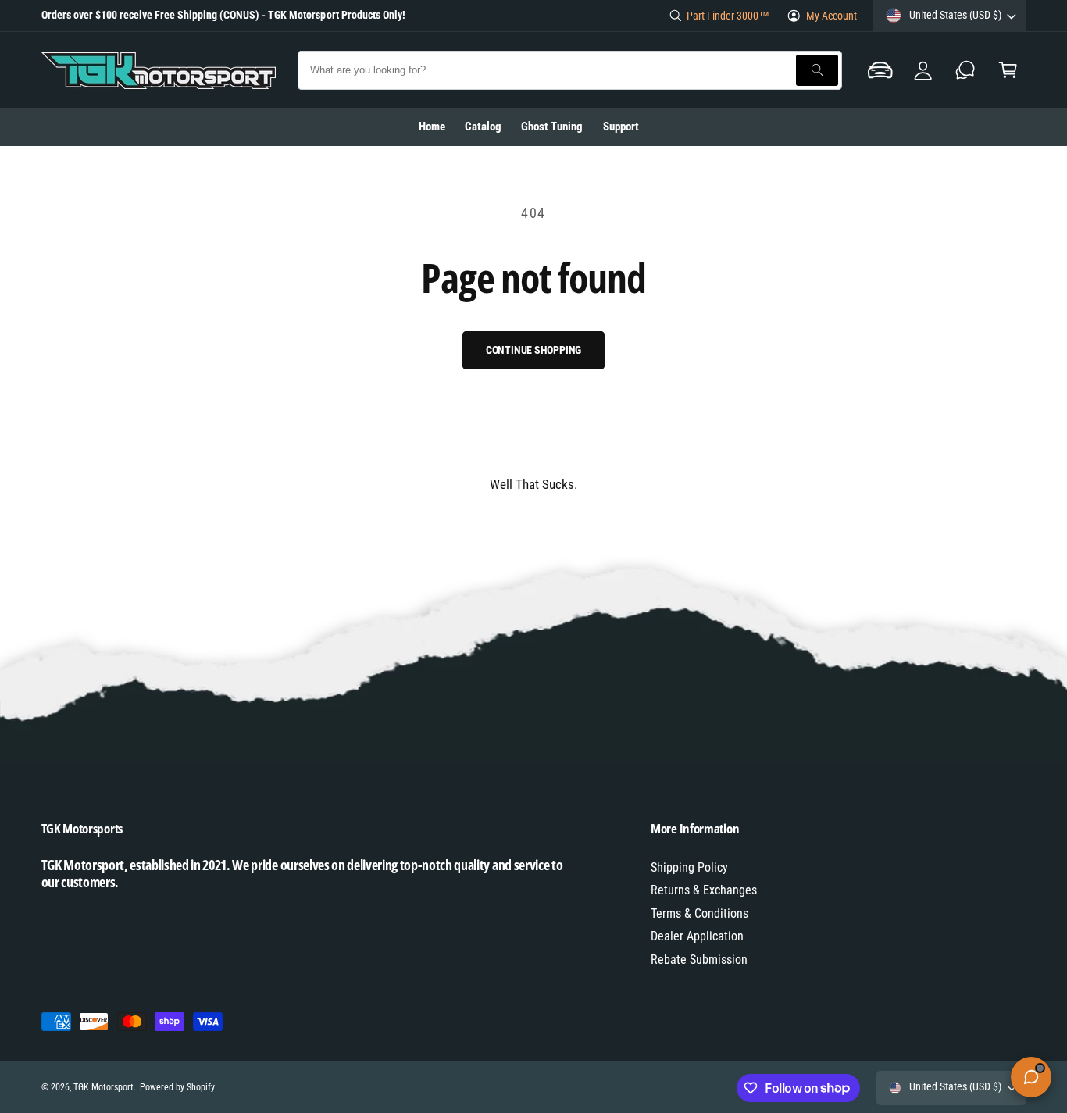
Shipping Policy (689, 867)
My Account (831, 15)
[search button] (817, 70)
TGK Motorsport (103, 1087)
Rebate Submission (699, 959)
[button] (880, 70)
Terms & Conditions (699, 913)
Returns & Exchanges (704, 890)
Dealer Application (697, 936)
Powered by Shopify (177, 1087)
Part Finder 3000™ (728, 15)
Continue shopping (534, 350)
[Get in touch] (965, 69)
